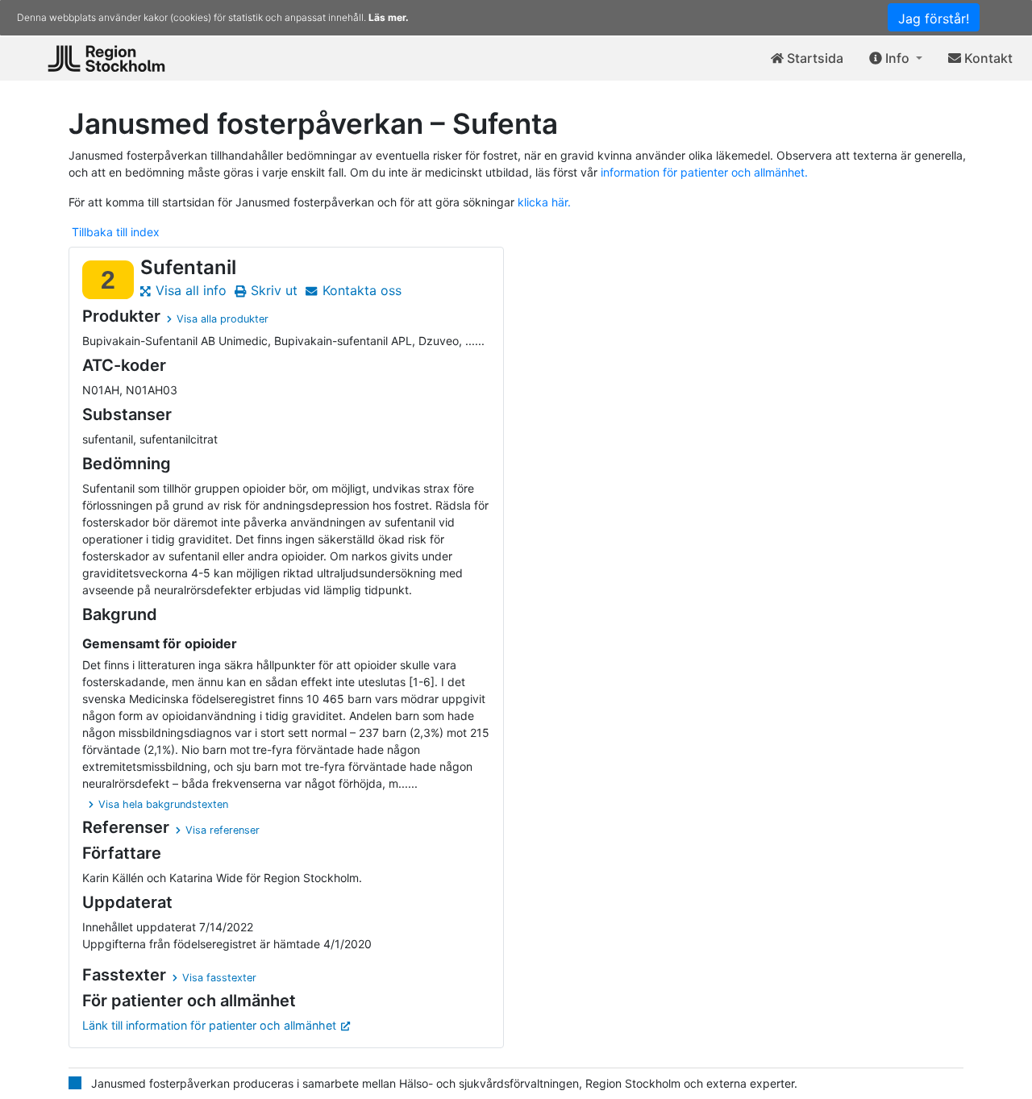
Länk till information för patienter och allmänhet (209, 1025)
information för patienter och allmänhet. (704, 172)
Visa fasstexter (219, 978)
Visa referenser (222, 830)
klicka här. (544, 202)
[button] (896, 59)
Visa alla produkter (222, 319)
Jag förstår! (933, 18)
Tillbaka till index (116, 232)
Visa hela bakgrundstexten (163, 804)
